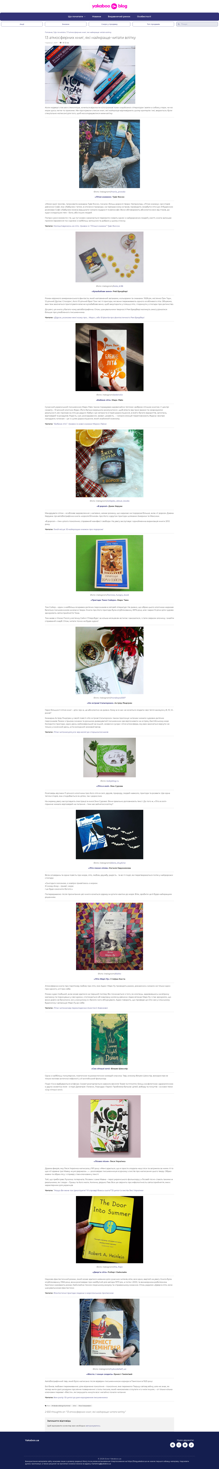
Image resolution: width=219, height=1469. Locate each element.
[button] (22, 24)
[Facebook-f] (172, 1445)
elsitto (118, 974)
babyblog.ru (113, 781)
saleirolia (118, 395)
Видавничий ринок (119, 16)
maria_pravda (118, 192)
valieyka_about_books (118, 501)
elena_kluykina (118, 863)
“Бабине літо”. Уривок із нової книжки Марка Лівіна (80, 424)
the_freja (118, 1267)
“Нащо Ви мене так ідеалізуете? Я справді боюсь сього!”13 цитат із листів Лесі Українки (98, 1190)
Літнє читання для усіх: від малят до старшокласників (80, 732)
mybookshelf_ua (118, 1369)
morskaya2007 (118, 698)
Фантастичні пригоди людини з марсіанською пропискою (83, 1293)
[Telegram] (185, 1445)
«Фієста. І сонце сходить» (99, 1374)
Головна (48, 32)
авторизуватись (93, 1426)
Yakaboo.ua (32, 1440)
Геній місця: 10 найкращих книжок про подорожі (78, 529)
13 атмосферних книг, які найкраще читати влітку (89, 32)
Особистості (144, 16)
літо (74, 1406)
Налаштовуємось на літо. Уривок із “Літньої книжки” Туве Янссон (86, 226)
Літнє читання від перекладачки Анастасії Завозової (80, 1008)
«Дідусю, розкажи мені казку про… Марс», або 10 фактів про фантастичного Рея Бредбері (98, 317)
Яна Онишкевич (85, 1406)
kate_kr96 (118, 286)
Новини (96, 16)
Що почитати (75, 16)
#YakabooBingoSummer (61, 1406)
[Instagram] (178, 1445)
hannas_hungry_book (118, 595)
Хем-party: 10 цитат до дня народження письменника (80, 1397)
